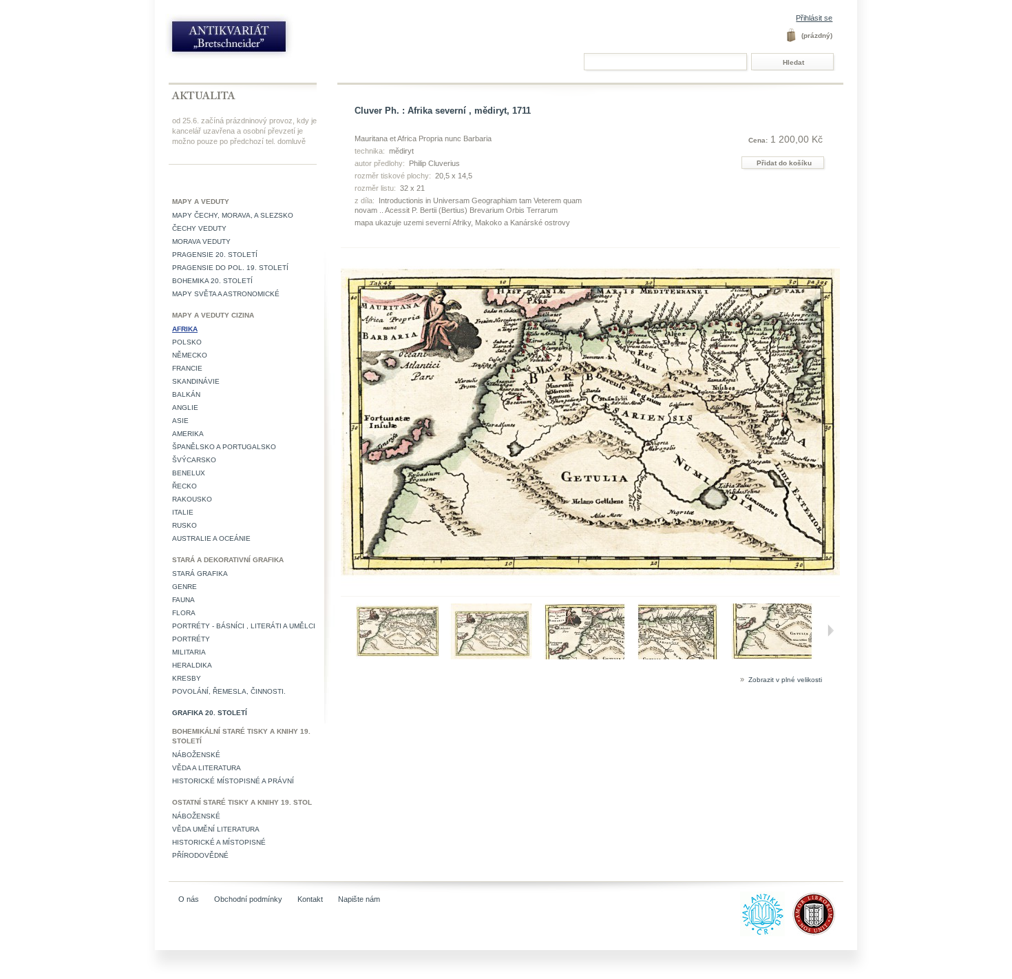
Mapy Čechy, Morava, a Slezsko (232, 215)
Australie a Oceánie (211, 538)
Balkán (186, 394)
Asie (180, 420)
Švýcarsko (194, 460)
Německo (189, 355)
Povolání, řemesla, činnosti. (229, 691)
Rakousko (192, 499)
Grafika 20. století (209, 713)
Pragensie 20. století (214, 254)
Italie (182, 512)
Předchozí (343, 630)
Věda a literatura (206, 768)
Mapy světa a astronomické (226, 294)
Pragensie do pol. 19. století (230, 267)
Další (830, 630)
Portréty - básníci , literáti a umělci (243, 626)
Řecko (184, 486)
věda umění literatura (216, 829)
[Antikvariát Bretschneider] (259, 39)
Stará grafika (200, 573)
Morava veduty (201, 241)
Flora (184, 613)
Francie (187, 368)
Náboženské (196, 755)
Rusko (184, 525)
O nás (188, 899)
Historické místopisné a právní (233, 781)
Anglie (185, 407)
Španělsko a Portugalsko (224, 447)
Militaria (189, 652)
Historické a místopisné (219, 842)
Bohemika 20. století (212, 281)
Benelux (188, 473)
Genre (184, 586)
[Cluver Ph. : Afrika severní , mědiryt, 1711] (397, 656)
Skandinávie (196, 381)
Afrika (185, 329)
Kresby (186, 678)
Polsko (187, 342)
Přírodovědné (200, 855)
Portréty (191, 639)
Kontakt (310, 899)
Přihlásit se (814, 18)
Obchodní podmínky (248, 899)
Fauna (183, 600)
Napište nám (359, 899)
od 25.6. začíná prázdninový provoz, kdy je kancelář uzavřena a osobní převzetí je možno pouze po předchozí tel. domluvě (244, 130)
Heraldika (192, 665)
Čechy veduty (199, 228)
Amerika (188, 433)
